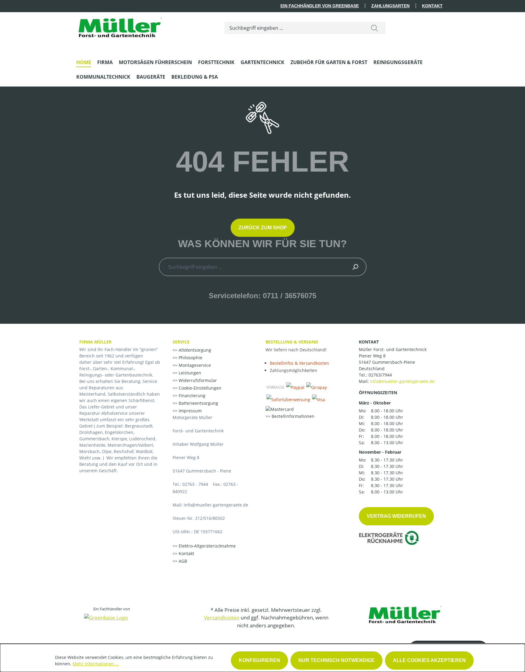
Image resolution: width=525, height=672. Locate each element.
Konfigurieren (259, 660)
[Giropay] (316, 387)
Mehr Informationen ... (96, 664)
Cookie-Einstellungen (199, 388)
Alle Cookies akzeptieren (429, 660)
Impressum (189, 411)
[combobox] (294, 28)
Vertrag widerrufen (396, 516)
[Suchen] (375, 28)
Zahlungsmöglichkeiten (293, 370)
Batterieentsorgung (197, 403)
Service (181, 342)
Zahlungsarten (390, 5)
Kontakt (432, 5)
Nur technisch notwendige (336, 660)
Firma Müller (95, 342)
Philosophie (189, 357)
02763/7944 (380, 375)
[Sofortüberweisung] (288, 399)
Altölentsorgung (194, 350)
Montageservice (194, 365)
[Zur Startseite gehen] (118, 27)
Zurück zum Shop (262, 227)
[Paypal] (295, 387)
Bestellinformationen (292, 416)
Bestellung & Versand (292, 342)
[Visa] (318, 399)
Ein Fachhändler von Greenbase (319, 5)
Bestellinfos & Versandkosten (299, 363)
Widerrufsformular (197, 380)
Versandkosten (221, 617)
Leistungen (189, 373)
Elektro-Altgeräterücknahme (206, 546)
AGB (182, 561)
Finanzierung (191, 395)
